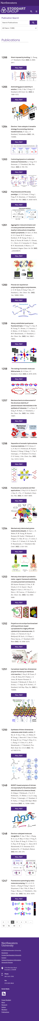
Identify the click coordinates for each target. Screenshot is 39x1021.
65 (14, 926)
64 (9, 926)
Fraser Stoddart (6, 1000)
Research (4, 1005)
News (3, 1002)
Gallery (4, 1007)
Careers (4, 957)
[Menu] (36, 11)
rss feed (4, 994)
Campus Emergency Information (11, 960)
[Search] (31, 11)
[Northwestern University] (9, 5)
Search (33, 22)
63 (4, 926)
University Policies (7, 962)
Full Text (19, 68)
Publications (5, 1012)
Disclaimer (5, 953)
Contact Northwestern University (11, 955)
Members (4, 1009)
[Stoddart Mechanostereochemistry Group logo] (14, 10)
